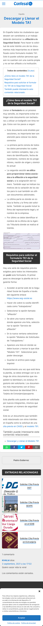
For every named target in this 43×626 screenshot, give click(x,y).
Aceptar (21, 618)
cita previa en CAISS (13, 426)
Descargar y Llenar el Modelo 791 (23, 441)
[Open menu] (3, 3)
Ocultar (31, 71)
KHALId (6, 560)
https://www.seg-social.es (19, 298)
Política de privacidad (28, 623)
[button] (39, 591)
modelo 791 (32, 426)
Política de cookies (13, 623)
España (21, 14)
